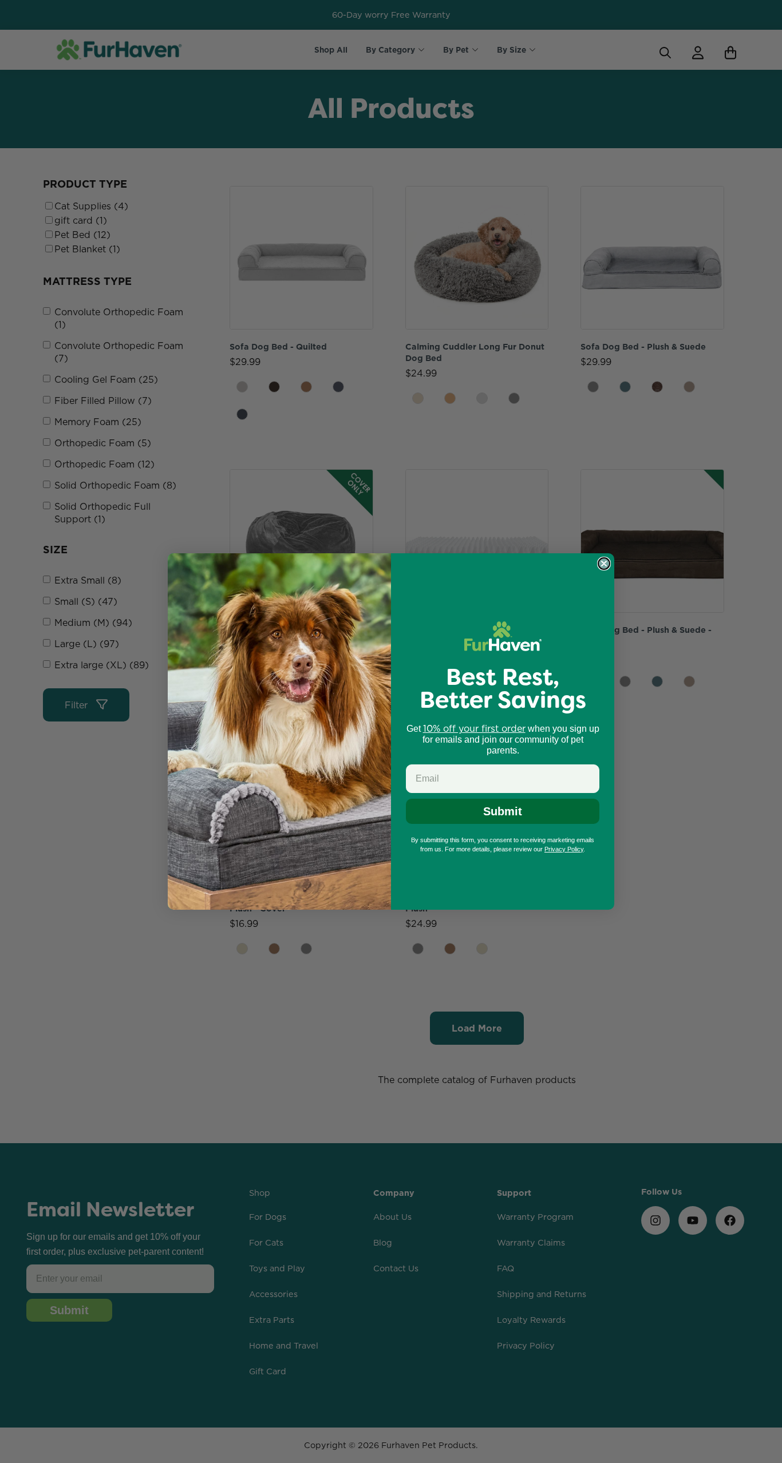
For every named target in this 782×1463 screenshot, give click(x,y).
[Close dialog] (604, 563)
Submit (502, 811)
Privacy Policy (563, 849)
